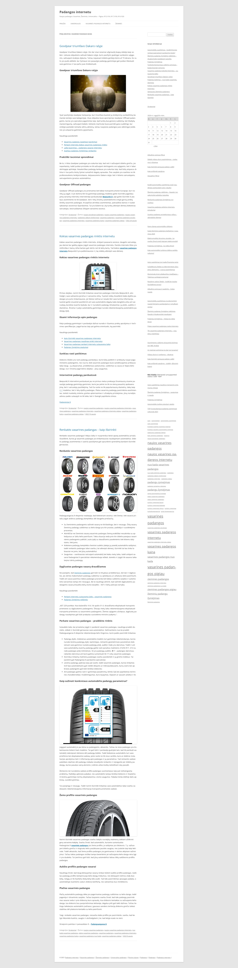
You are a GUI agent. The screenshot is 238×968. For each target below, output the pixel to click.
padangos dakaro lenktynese (88, 217)
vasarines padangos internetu (74, 220)
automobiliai (155, 421)
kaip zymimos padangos (155, 435)
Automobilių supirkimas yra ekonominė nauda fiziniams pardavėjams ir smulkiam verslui (163, 304)
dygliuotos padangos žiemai (156, 432)
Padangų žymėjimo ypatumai (76, 347)
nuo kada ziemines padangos (157, 473)
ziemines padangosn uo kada (157, 586)
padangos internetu (154, 479)
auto (149, 421)
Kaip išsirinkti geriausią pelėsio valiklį (161, 167)
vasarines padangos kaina (94, 220)
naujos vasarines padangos (114, 215)
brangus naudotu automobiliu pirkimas (160, 429)
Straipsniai (72, 215)
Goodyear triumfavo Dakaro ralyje (81, 46)
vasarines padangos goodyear (157, 528)
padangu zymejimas (159, 482)
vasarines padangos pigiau (114, 220)
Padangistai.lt (65, 402)
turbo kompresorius (167, 511)
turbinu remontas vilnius (156, 508)
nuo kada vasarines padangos (158, 467)
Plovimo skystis (133, 957)
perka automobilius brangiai (157, 493)
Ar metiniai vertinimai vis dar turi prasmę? (163, 350)
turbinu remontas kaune (155, 502)
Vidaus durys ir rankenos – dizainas (160, 354)
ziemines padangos (158, 579)
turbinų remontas (170, 508)
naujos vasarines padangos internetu (118, 408)
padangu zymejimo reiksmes (157, 486)
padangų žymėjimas (159, 489)
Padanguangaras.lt (99, 924)
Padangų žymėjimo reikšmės (76, 599)
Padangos (143, 957)
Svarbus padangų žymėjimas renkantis (80, 151)
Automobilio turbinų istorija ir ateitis (161, 404)
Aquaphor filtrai (153, 176)
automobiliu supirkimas (168, 421)
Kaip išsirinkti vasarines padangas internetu (82, 338)
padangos (170, 473)
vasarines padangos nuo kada (90, 936)
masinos (166, 435)
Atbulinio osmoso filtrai (156, 155)
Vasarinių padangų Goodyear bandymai (80, 142)
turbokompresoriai (154, 511)
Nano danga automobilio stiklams (160, 226)
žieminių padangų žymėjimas (158, 596)
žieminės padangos (82, 573)
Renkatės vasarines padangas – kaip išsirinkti (88, 429)
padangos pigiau (166, 479)
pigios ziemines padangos (156, 499)
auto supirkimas (153, 424)
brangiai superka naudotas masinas (159, 427)
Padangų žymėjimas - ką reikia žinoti (161, 246)
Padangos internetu (75, 12)
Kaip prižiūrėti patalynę (156, 171)
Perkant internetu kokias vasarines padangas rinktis (85, 145)
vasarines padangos (107, 217)
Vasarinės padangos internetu (98, 24)
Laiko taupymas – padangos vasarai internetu (83, 148)
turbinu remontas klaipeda (156, 505)
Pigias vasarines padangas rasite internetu (163, 326)
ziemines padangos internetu (157, 583)
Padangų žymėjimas (155, 62)
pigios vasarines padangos (88, 933)
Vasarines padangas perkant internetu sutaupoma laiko (87, 344)
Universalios (76, 24)
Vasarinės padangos (87, 957)
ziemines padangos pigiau (162, 589)
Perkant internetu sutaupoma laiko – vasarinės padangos (87, 596)
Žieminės (118, 24)
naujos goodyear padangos (94, 215)
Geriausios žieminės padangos (159, 91)
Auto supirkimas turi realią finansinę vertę (163, 262)
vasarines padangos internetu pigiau (107, 411)
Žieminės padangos (102, 957)
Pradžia (63, 24)
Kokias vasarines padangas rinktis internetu (87, 236)
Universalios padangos (119, 957)
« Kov (156, 146)
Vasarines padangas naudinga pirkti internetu (83, 341)
